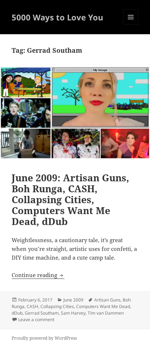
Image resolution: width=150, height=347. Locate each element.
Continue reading (38, 275)
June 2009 (73, 300)
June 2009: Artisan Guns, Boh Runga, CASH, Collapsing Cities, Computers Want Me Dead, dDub (70, 199)
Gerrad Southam (42, 313)
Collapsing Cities (57, 306)
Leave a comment (36, 319)
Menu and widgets (130, 24)
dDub (17, 313)
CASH (32, 306)
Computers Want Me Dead (103, 306)
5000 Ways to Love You (57, 17)
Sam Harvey (73, 313)
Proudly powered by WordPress (44, 338)
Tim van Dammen (106, 313)
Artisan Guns (107, 300)
